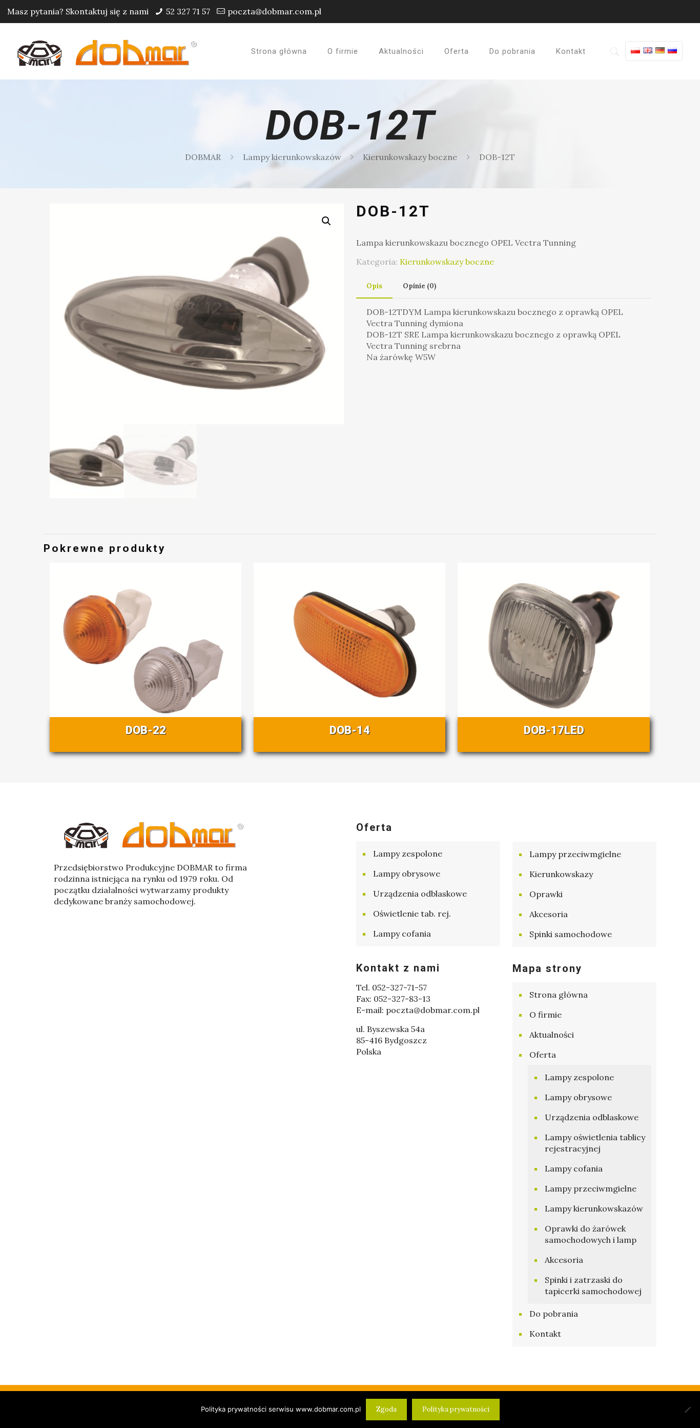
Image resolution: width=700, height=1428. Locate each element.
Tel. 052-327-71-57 (391, 987)
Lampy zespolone (407, 853)
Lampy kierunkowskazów (292, 157)
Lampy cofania (402, 933)
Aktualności (551, 1034)
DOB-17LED (554, 730)
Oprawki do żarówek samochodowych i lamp (590, 1234)
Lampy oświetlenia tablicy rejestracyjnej (595, 1143)
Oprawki (546, 894)
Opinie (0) (419, 286)
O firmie (545, 1014)
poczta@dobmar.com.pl (274, 11)
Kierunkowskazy (561, 874)
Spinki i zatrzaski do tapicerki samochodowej (593, 1285)
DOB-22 (146, 730)
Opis (374, 286)
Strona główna (558, 994)
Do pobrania (553, 1313)
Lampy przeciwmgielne (575, 854)
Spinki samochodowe (570, 934)
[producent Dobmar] (107, 51)
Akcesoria (548, 914)
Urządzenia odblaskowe (420, 893)
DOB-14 (350, 730)
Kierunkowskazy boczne (410, 157)
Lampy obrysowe (406, 873)
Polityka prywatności (455, 1409)
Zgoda (386, 1409)
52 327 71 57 (188, 11)
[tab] (374, 286)
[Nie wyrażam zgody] (687, 1409)
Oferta (542, 1054)
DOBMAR (203, 157)
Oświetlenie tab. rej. (412, 913)
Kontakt (545, 1333)
